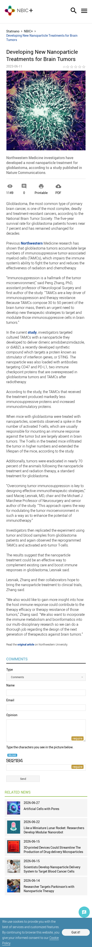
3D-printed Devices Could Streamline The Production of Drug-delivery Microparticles (53, 849)
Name (10, 685)
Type (9, 669)
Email (10, 700)
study (32, 332)
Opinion (11, 715)
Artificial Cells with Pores (41, 809)
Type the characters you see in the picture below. (39, 747)
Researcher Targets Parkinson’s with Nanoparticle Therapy (49, 888)
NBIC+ (28, 31)
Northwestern (32, 243)
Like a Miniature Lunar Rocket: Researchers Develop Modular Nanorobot (54, 830)
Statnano (12, 31)
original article (25, 644)
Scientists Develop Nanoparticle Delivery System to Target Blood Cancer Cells (52, 869)
